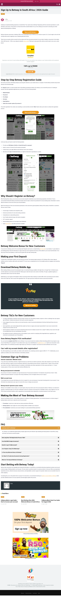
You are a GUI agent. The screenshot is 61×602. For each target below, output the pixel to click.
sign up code (26, 41)
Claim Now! (36, 1)
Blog (2, 496)
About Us (22, 593)
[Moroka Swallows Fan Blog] (2, 4)
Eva (7, 19)
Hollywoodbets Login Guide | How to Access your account (9, 501)
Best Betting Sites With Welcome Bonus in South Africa (30, 501)
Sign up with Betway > (30, 32)
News (39, 593)
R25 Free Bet (42, 248)
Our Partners (35, 593)
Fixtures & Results (28, 593)
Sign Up (30, 71)
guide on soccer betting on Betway (49, 475)
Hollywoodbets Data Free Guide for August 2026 (51, 501)
